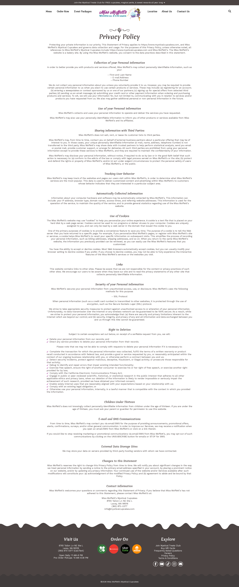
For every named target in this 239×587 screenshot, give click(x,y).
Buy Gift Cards (168, 548)
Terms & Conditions (168, 558)
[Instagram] (174, 563)
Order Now (63, 11)
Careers (168, 553)
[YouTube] (161, 563)
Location (152, 11)
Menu (49, 11)
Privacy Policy (168, 555)
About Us (167, 11)
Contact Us (183, 11)
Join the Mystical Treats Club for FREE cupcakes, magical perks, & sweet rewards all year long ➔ (119, 2)
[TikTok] (168, 563)
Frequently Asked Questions (168, 550)
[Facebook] (155, 563)
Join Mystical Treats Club (168, 545)
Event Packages (82, 11)
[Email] (180, 563)
